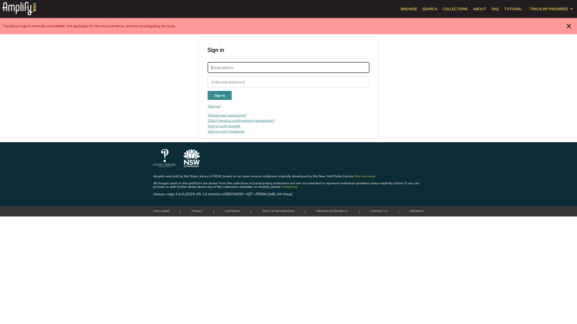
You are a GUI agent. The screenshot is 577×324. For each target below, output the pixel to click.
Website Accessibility (332, 211)
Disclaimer (161, 211)
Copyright (232, 211)
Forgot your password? (227, 115)
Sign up (214, 106)
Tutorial (513, 9)
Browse (409, 9)
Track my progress (548, 9)
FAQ (495, 9)
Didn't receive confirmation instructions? (241, 120)
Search (429, 9)
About (479, 9)
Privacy (197, 211)
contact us (289, 187)
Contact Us (379, 211)
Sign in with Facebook (226, 131)
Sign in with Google (224, 126)
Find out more (364, 176)
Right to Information (278, 211)
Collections (455, 9)
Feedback (417, 211)
